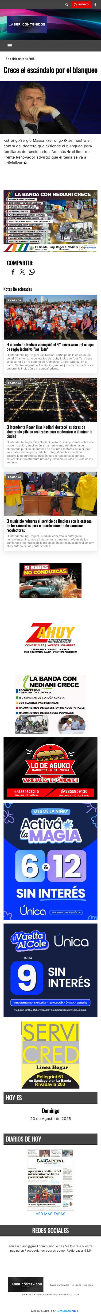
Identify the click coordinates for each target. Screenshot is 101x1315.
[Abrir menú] (10, 46)
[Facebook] (95, 5)
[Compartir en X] (22, 272)
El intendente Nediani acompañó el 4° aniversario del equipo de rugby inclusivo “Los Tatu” (50, 346)
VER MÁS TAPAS (50, 1213)
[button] (67, 5)
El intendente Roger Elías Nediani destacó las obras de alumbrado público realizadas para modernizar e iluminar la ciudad (49, 432)
